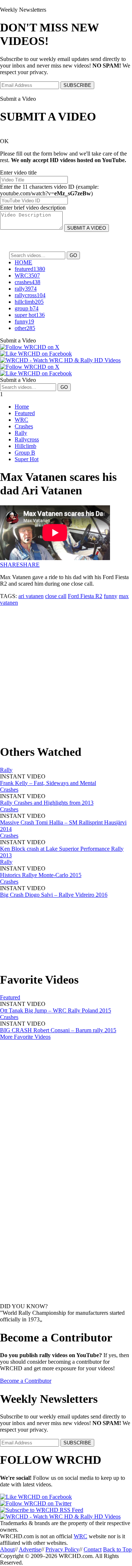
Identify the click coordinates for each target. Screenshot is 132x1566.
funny (24, 321)
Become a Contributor (25, 1381)
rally (26, 289)
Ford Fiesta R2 (85, 596)
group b (26, 308)
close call (55, 596)
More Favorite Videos (25, 1037)
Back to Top (117, 1549)
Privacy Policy (62, 1549)
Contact (93, 1549)
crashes (27, 282)
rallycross (30, 295)
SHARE (10, 565)
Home (22, 406)
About (7, 1549)
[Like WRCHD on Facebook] (36, 354)
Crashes (24, 426)
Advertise (30, 1549)
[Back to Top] (60, 1516)
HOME (23, 262)
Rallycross (27, 439)
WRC (27, 275)
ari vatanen (31, 596)
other (25, 328)
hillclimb (29, 302)
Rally (21, 433)
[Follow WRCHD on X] (29, 347)
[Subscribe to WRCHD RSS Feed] (41, 1510)
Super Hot (26, 459)
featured (30, 269)
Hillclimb (25, 446)
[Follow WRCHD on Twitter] (36, 1503)
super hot (30, 315)
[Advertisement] (66, 672)
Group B (25, 452)
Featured (25, 413)
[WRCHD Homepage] (60, 360)
